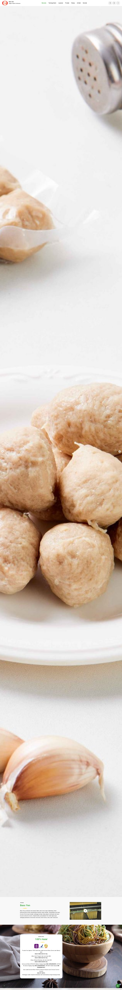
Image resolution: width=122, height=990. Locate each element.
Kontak (85, 3)
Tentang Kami (52, 3)
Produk (67, 3)
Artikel (79, 3)
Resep (73, 3)
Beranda (44, 3)
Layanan (60, 3)
